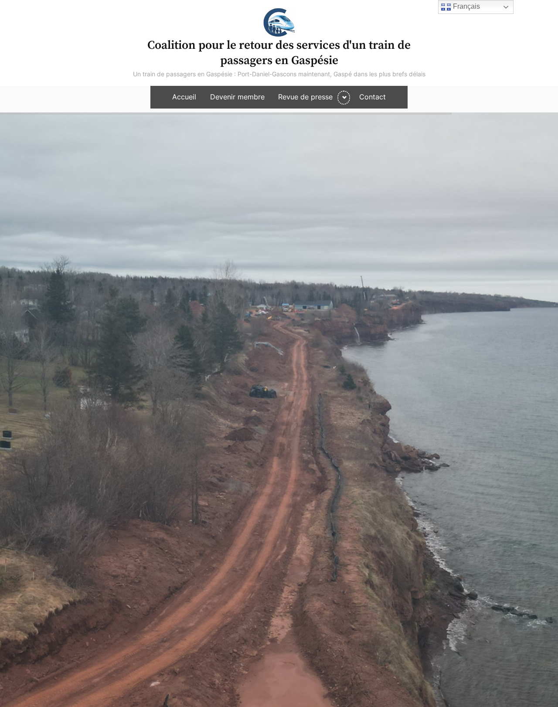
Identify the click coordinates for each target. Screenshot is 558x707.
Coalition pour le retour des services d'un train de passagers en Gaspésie (279, 53)
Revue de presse (305, 97)
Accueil (184, 97)
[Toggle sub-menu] (343, 98)
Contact (372, 97)
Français (465, 6)
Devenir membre (237, 97)
